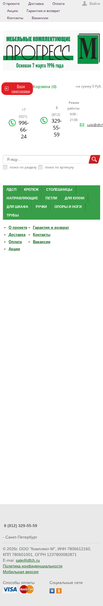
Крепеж (31, 190)
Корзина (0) (44, 86)
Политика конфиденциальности (32, 566)
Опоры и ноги (68, 207)
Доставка (36, 3)
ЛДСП (12, 190)
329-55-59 (57, 121)
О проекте (11, 3)
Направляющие (22, 198)
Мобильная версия (21, 571)
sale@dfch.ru (28, 560)
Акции (12, 10)
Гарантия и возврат (43, 10)
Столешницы (59, 190)
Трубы (13, 215)
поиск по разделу (23, 167)
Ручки (41, 207)
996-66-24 (24, 123)
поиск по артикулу (59, 167)
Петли (51, 198)
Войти (95, 3)
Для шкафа (17, 207)
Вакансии (40, 17)
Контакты (15, 17)
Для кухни (74, 198)
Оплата (58, 3)
